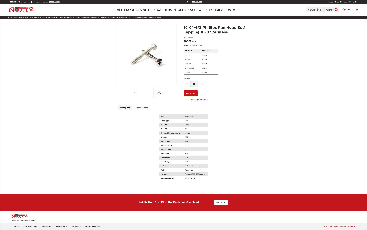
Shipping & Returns (92, 227)
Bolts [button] (180, 9)
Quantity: (187, 78)
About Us (15, 227)
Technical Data (218, 9)
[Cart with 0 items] (356, 9)
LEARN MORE (55, 2)
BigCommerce (351, 227)
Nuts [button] (147, 9)
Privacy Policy (62, 227)
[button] (142, 107)
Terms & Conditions (30, 227)
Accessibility (47, 227)
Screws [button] (197, 9)
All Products (128, 9)
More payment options (199, 99)
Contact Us (221, 202)
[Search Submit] (336, 9)
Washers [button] (164, 9)
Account (348, 10)
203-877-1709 (197, 2)
